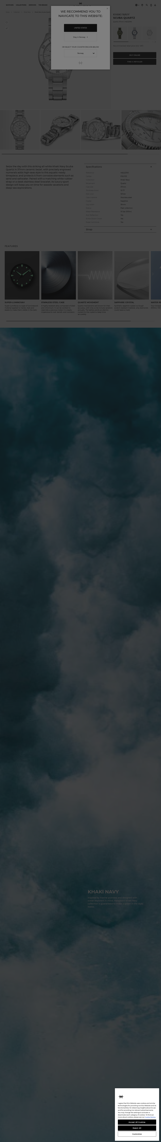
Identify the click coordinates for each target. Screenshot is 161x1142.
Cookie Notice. (150, 1117)
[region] (137, 1114)
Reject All (137, 1128)
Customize (137, 1134)
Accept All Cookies (137, 1122)
